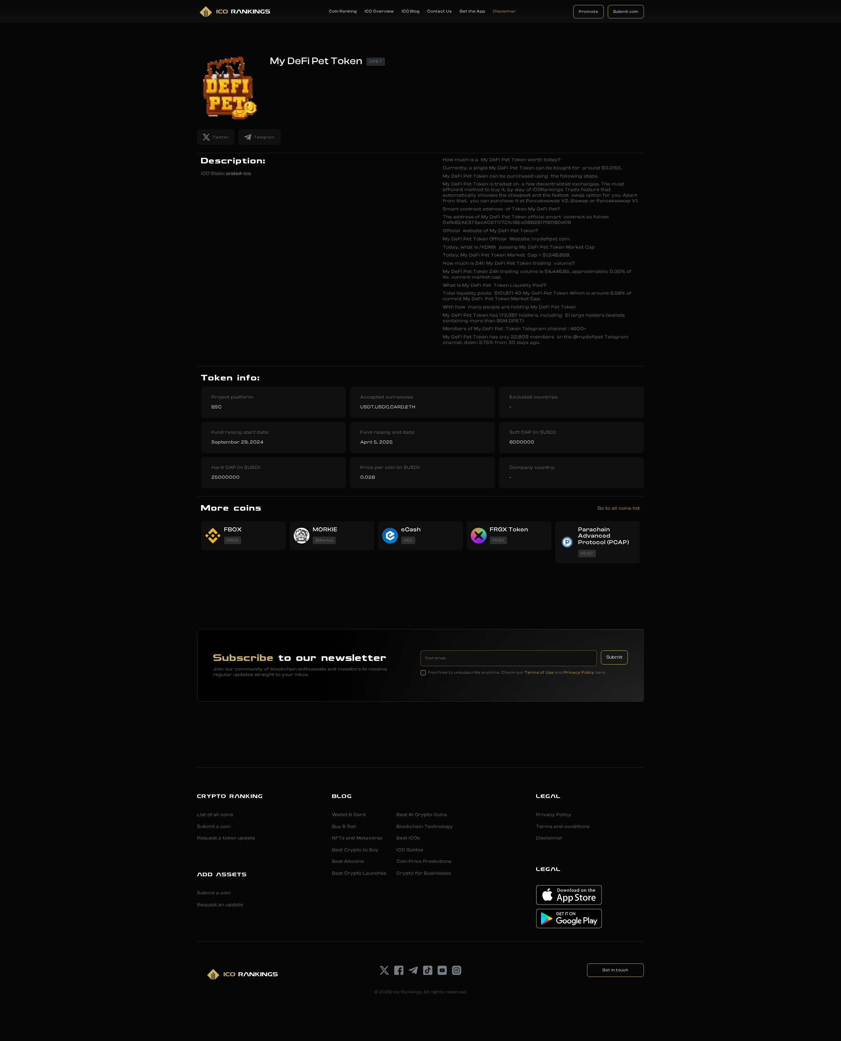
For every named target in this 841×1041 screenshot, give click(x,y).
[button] (343, 11)
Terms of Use (539, 672)
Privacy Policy (579, 672)
